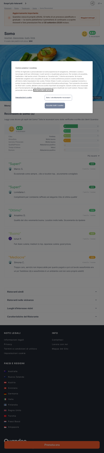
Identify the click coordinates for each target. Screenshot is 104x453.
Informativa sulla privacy (43, 90)
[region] (52, 87)
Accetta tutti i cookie (55, 106)
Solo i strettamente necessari (58, 98)
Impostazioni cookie (23, 98)
